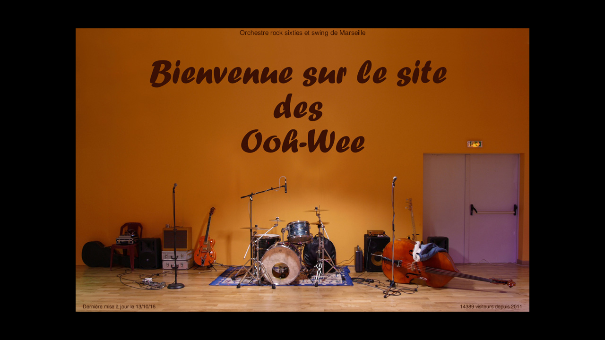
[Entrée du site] (302, 170)
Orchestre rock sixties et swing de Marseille (302, 33)
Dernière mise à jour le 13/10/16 (119, 306)
